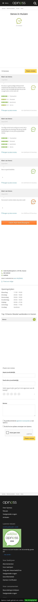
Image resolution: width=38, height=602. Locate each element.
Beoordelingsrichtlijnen (11, 590)
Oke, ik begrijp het (31, 600)
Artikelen (6, 517)
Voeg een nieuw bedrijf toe (12, 570)
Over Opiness (7, 508)
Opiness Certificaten (10, 580)
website (5, 275)
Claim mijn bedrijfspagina (19, 222)
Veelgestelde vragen (10, 514)
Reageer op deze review (9, 110)
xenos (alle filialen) (18, 278)
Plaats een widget (8, 281)
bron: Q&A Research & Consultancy (29, 110)
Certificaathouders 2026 (10, 527)
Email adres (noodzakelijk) (10, 380)
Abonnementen (8, 564)
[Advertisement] (19, 47)
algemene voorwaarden (23, 421)
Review (5, 403)
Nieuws (5, 511)
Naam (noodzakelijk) (9, 372)
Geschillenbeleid (8, 577)
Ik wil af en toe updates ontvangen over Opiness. (18, 426)
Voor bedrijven (8, 567)
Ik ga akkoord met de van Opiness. (18, 421)
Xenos (4, 319)
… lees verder (7, 554)
